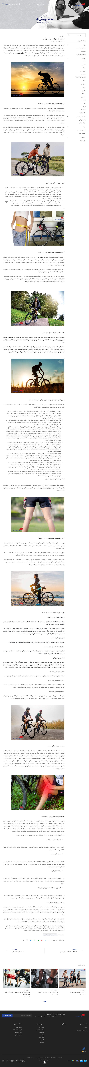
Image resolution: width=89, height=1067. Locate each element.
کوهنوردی (83, 109)
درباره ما (42, 1042)
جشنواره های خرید (81, 54)
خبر (85, 45)
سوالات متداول (18, 1027)
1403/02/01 (26, 990)
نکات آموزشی (82, 120)
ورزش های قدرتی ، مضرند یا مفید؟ (48, 992)
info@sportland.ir (79, 1031)
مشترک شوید (8, 1015)
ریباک (84, 68)
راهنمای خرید (82, 133)
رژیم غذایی (83, 137)
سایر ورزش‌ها (40, 22)
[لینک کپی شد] (23, 940)
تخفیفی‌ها (50, 4)
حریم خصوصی (18, 1035)
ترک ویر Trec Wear (81, 77)
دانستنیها (83, 51)
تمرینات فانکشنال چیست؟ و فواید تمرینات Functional (17, 993)
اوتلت (33, 4)
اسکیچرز (84, 74)
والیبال (84, 91)
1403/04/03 (54, 990)
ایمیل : (85, 1031)
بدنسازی (83, 97)
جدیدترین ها (41, 4)
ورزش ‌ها (47, 22)
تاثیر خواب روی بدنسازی (51, 479)
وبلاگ (42, 1035)
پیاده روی (14, 898)
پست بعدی (68, 950)
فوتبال (84, 88)
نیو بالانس (83, 71)
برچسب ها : (54, 935)
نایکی (84, 61)
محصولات (41, 1032)
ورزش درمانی (82, 123)
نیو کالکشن (57, 4)
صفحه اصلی (41, 1027)
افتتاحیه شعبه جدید (81, 48)
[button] (45, 1001)
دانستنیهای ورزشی (81, 117)
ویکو (84, 80)
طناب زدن (40, 257)
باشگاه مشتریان (40, 1030)
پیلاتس (84, 100)
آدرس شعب (41, 1040)
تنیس (84, 106)
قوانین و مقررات (18, 1032)
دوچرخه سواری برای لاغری (53, 39)
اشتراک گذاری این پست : (58, 940)
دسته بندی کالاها (67, 4)
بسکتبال (84, 94)
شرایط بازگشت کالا (17, 1030)
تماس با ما (41, 1037)
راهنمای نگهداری (82, 130)
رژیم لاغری (83, 140)
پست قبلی (18, 950)
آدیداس (84, 65)
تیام (40, 1060)
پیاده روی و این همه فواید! (78, 992)
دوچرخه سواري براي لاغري (50, 935)
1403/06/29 (82, 990)
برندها (84, 58)
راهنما (84, 127)
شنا (85, 103)
